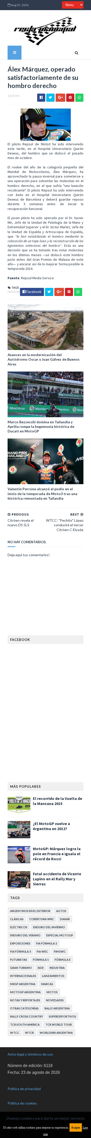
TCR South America (25, 1024)
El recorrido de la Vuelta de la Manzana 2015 (57, 801)
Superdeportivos (62, 1016)
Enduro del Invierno (49, 927)
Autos (61, 911)
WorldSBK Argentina (56, 1032)
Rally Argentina (57, 1008)
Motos (52, 992)
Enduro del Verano (25, 935)
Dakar (65, 919)
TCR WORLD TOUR (59, 1024)
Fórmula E (63, 959)
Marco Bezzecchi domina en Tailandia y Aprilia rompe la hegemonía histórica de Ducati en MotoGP (41, 426)
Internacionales (23, 975)
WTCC (14, 1032)
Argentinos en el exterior (30, 911)
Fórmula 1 (41, 959)
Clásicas (17, 919)
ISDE (41, 967)
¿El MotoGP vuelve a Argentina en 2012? (51, 826)
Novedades (55, 1000)
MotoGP (14, 291)
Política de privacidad (24, 1089)
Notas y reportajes (25, 1000)
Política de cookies (22, 1103)
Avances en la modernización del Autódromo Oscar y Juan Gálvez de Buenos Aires (44, 359)
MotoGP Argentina (25, 992)
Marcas (47, 984)
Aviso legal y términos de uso (30, 1054)
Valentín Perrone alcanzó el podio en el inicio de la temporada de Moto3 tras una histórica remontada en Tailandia (42, 493)
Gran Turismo (21, 967)
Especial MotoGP (59, 935)
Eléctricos (18, 927)
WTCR (29, 1032)
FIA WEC (42, 951)
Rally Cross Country (26, 1016)
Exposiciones (20, 943)
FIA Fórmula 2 (46, 943)
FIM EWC (60, 951)
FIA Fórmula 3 (20, 951)
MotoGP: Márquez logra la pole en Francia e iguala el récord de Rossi (57, 853)
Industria (57, 967)
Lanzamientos (53, 975)
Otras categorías (24, 1008)
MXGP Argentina (22, 984)
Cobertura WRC (41, 919)
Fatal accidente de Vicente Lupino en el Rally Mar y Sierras (57, 878)
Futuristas (18, 959)
